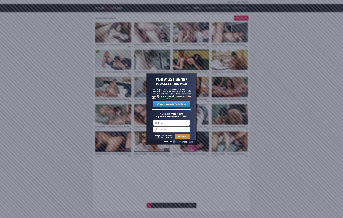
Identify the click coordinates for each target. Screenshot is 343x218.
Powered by (167, 142)
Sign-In (183, 136)
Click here (160, 137)
